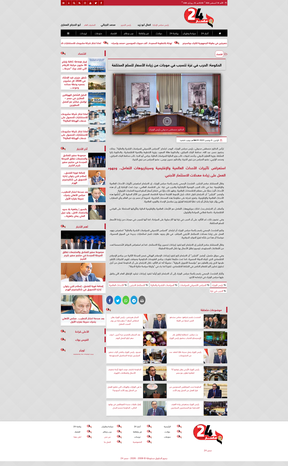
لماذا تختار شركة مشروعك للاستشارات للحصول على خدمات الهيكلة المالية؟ (88, 43)
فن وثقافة (144, 33)
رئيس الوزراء (218, 285)
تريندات (83, 33)
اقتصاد (113, 33)
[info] (68, 3)
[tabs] (63, 3)
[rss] (79, 3)
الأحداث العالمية (116, 285)
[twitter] (95, 3)
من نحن (107, 436)
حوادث (159, 33)
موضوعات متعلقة (211, 309)
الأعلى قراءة (82, 331)
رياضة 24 (174, 33)
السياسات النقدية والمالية (163, 285)
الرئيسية (167, 426)
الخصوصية (137, 442)
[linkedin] (85, 3)
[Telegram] (134, 300)
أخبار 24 (204, 33)
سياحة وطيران (189, 33)
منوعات (98, 33)
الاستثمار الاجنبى (137, 285)
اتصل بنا (107, 442)
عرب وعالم (129, 33)
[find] (74, 3)
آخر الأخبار (82, 148)
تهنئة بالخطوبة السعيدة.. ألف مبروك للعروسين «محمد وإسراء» (165, 43)
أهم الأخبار (82, 226)
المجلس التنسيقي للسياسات (193, 285)
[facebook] (101, 3)
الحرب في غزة (217, 290)
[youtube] (90, 3)
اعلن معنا (77, 436)
